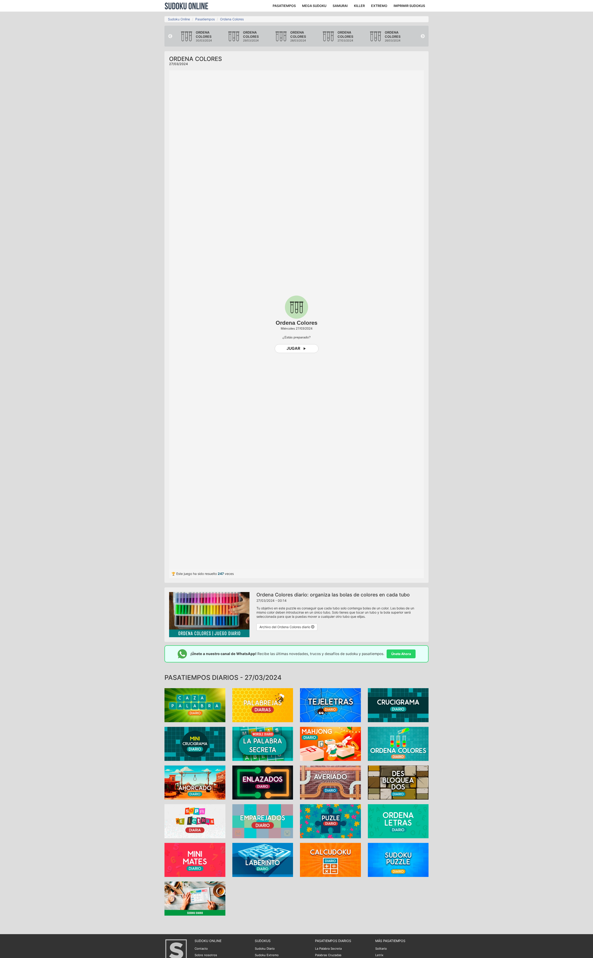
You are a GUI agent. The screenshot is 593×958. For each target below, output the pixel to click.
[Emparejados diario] (262, 821)
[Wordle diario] (262, 743)
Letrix (379, 955)
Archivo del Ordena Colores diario (285, 627)
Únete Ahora (401, 654)
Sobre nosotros (206, 955)
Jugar (293, 348)
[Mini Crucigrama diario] (194, 743)
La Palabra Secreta (328, 948)
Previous (170, 36)
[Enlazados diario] (262, 782)
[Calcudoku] (330, 859)
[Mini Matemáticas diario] (194, 859)
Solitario (381, 948)
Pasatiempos (205, 19)
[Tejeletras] (330, 705)
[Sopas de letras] (194, 821)
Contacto (201, 948)
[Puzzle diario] (330, 821)
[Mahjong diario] (330, 743)
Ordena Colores (232, 19)
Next (422, 36)
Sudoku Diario (265, 948)
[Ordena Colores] (398, 743)
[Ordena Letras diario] (398, 821)
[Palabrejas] (262, 705)
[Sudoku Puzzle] (398, 859)
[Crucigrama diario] (398, 705)
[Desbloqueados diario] (398, 782)
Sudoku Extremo (267, 955)
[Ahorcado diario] (194, 782)
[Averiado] (330, 782)
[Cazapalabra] (194, 705)
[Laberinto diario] (262, 859)
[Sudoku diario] (194, 898)
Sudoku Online (186, 6)
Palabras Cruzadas (328, 955)
